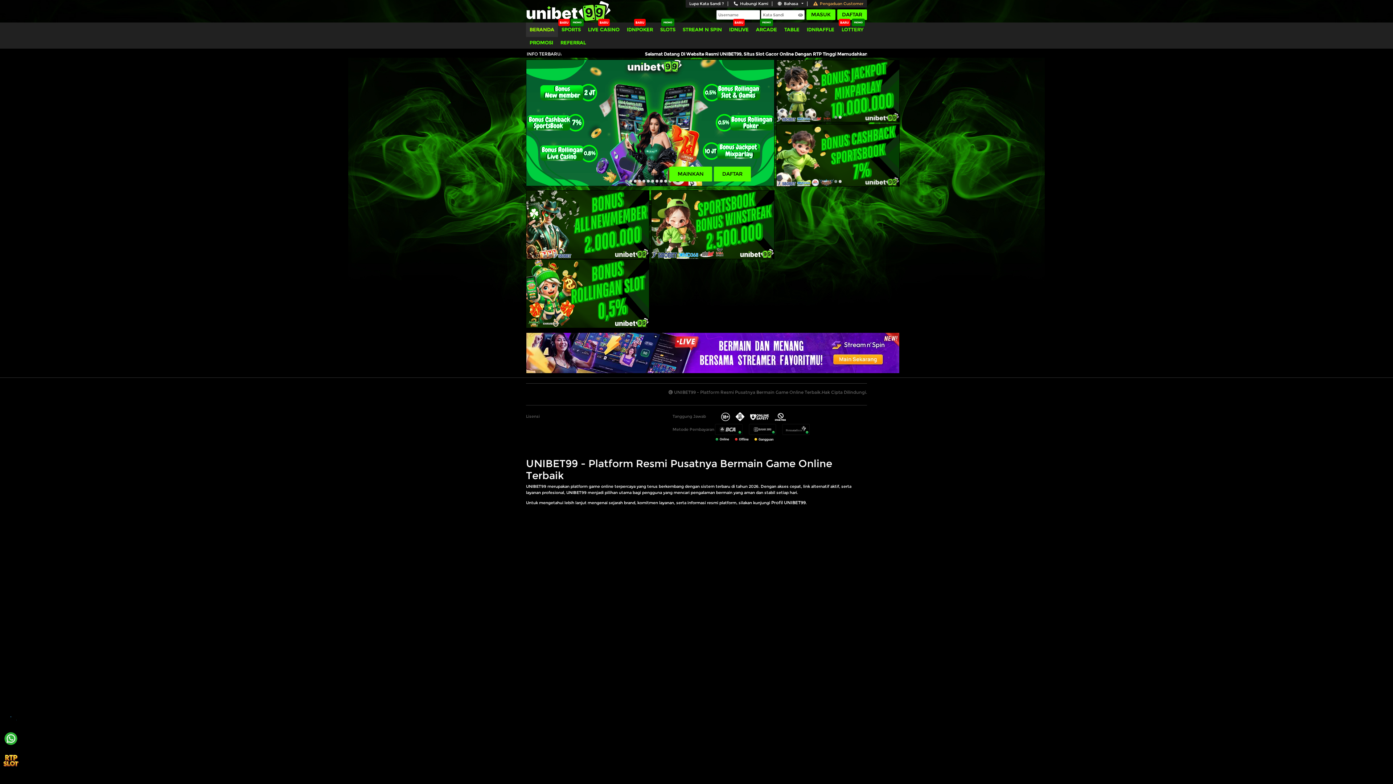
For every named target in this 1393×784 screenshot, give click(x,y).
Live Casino (604, 29)
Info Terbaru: (544, 54)
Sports (571, 29)
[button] (626, 181)
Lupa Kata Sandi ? (706, 3)
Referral (573, 42)
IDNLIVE (739, 29)
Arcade (766, 29)
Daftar (852, 14)
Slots (667, 29)
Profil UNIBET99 (788, 502)
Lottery (852, 29)
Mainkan (691, 174)
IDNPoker (640, 29)
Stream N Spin (702, 29)
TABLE (792, 29)
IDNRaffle (820, 29)
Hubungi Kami (754, 3)
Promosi (541, 42)
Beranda (542, 29)
